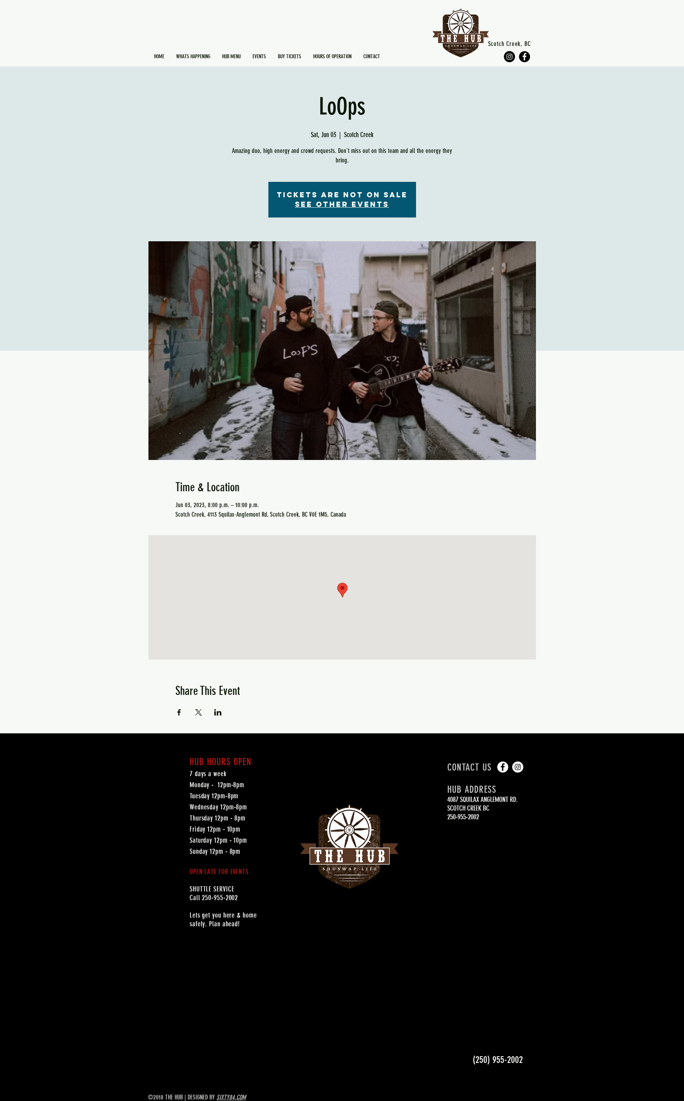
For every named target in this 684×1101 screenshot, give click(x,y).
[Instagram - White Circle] (517, 767)
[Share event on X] (198, 712)
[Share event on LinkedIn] (218, 712)
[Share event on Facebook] (179, 712)
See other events (342, 204)
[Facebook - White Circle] (502, 767)
